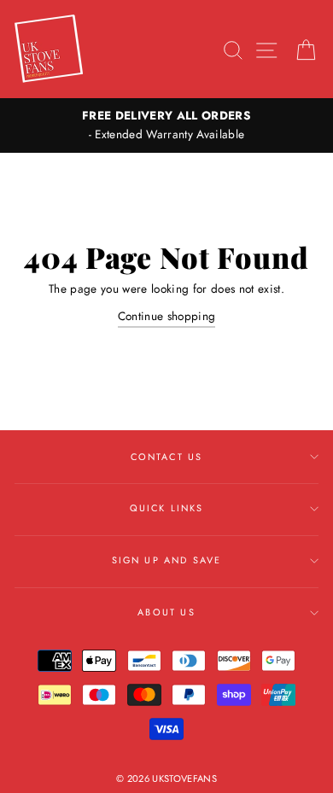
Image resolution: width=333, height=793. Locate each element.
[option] (166, 125)
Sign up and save (167, 560)
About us (166, 612)
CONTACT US (167, 457)
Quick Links (167, 508)
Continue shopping (167, 315)
